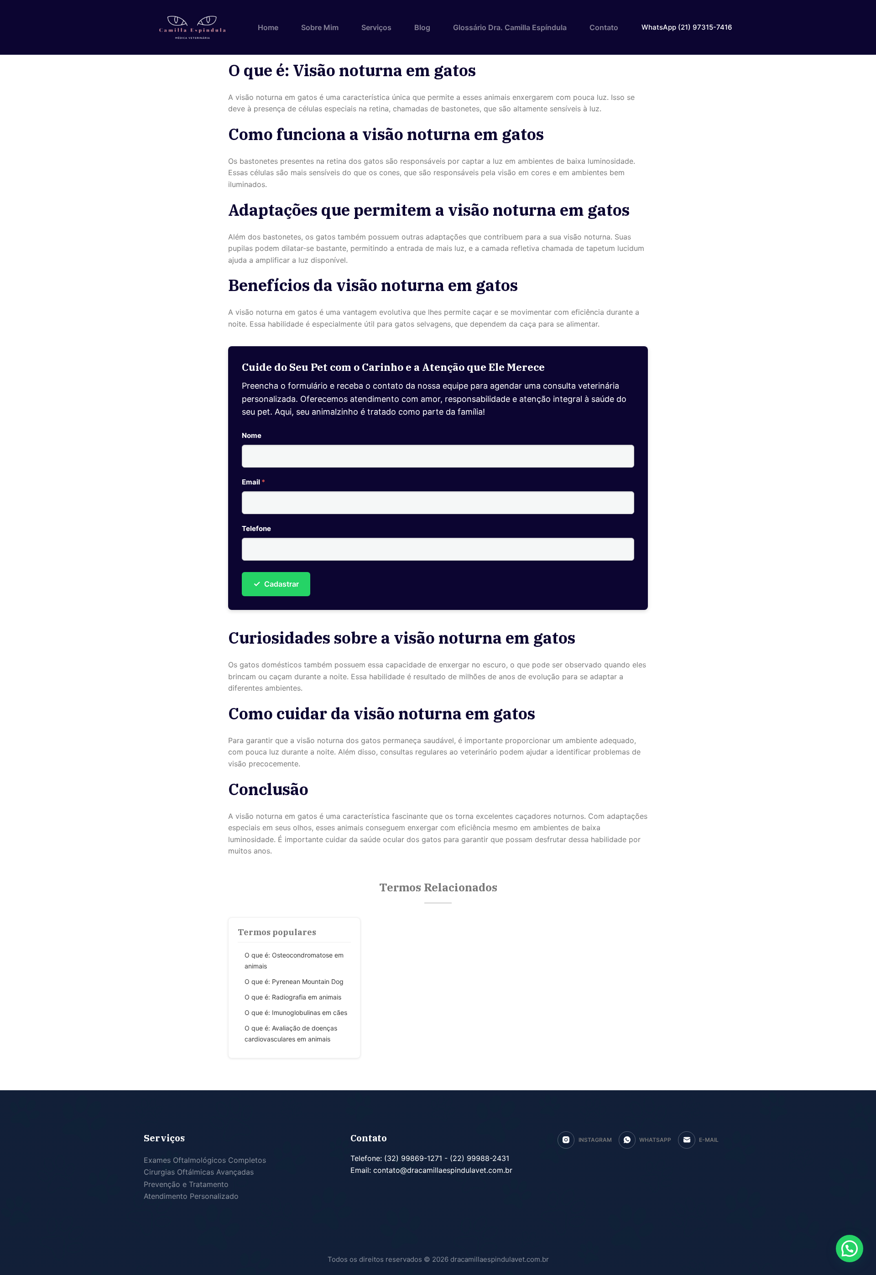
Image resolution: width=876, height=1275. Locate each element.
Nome (251, 435)
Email (253, 482)
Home (268, 27)
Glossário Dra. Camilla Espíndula (510, 27)
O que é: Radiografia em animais (293, 997)
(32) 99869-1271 (412, 1158)
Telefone (256, 528)
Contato (603, 27)
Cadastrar (276, 583)
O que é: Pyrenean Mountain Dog (294, 981)
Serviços (376, 27)
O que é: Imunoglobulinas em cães (296, 1012)
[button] (849, 1248)
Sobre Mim (320, 27)
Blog (422, 27)
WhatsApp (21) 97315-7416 (686, 27)
